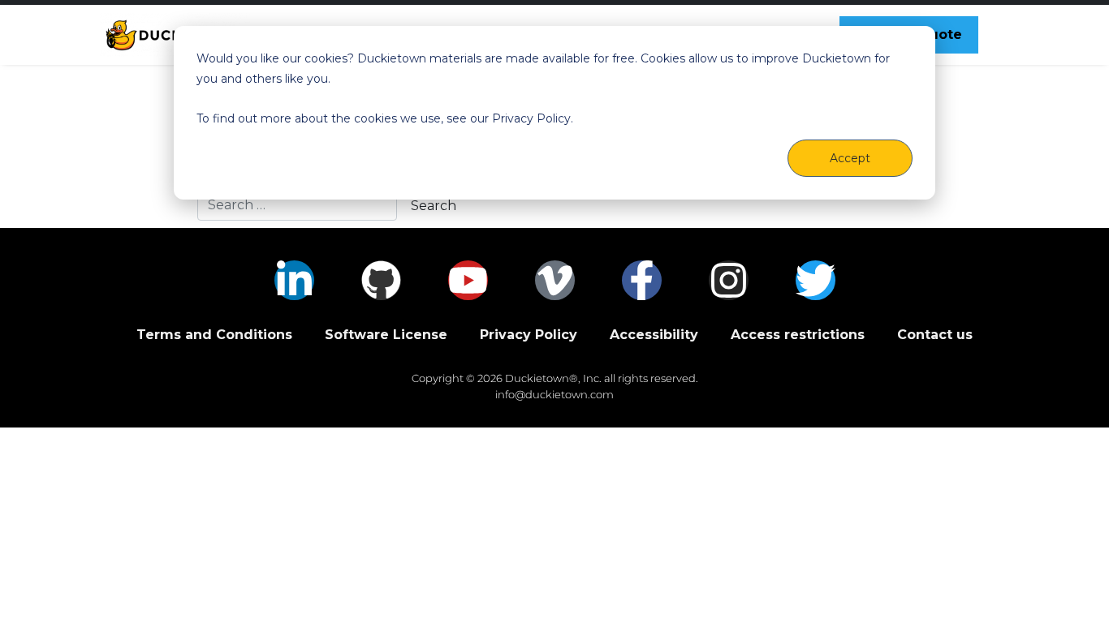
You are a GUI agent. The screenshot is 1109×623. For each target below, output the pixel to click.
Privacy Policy (528, 334)
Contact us (935, 334)
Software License (386, 334)
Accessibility (654, 334)
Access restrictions (798, 334)
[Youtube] (468, 280)
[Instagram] (729, 280)
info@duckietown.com (554, 394)
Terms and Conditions (214, 334)
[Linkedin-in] (294, 280)
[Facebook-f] (642, 280)
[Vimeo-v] (555, 280)
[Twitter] (815, 280)
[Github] (381, 280)
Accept (850, 158)
